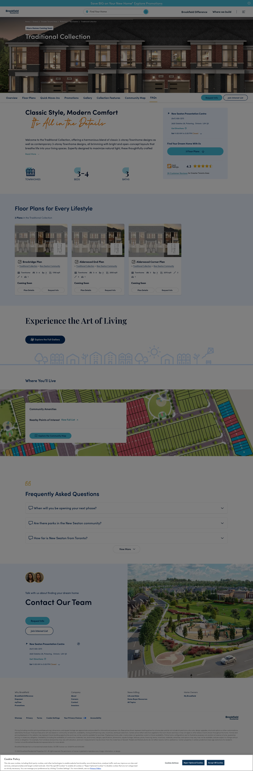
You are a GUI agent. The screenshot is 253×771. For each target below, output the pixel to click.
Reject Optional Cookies (193, 762)
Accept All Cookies (215, 762)
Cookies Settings (172, 762)
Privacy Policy (95, 768)
